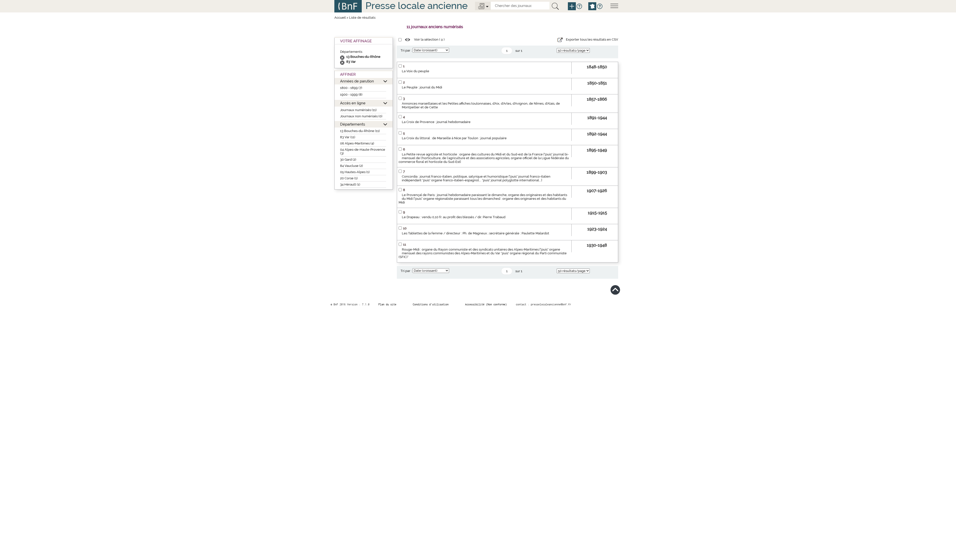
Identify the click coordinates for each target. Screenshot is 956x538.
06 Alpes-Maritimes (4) (357, 143)
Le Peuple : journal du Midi (422, 87)
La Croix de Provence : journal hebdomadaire (436, 122)
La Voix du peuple (415, 71)
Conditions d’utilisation (431, 304)
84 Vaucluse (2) (351, 166)
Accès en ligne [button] (352, 103)
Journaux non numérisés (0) (361, 116)
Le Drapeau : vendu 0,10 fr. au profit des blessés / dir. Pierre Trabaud (453, 217)
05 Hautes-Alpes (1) (355, 172)
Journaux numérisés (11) (358, 110)
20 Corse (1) (349, 178)
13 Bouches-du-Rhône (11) (360, 131)
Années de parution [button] (357, 81)
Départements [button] (352, 124)
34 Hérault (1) (350, 184)
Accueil (340, 17)
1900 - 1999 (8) (351, 94)
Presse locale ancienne (416, 5)
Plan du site (387, 304)
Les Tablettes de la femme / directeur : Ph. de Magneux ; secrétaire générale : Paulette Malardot (475, 233)
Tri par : (406, 50)
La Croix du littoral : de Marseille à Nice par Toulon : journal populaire (454, 138)
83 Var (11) (347, 137)
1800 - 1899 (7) (351, 88)
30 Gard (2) (348, 159)
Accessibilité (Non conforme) (486, 304)
